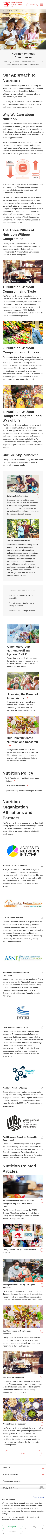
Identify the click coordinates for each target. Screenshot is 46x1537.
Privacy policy (38, 1497)
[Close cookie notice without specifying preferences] (43, 1494)
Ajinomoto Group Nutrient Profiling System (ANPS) (18, 650)
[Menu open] (41, 4)
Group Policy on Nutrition (15, 786)
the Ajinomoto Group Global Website (16, 4)
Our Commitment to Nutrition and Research (22, 740)
